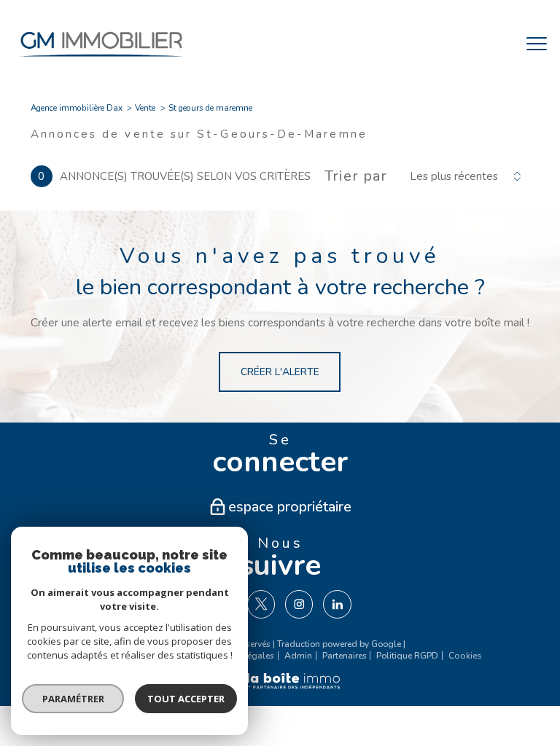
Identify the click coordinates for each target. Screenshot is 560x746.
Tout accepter (186, 698)
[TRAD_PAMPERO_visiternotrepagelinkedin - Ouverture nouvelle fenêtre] (337, 604)
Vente (145, 108)
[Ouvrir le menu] (536, 44)
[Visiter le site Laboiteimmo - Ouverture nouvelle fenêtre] (280, 687)
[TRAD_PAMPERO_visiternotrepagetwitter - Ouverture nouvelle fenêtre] (261, 604)
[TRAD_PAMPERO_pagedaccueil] (101, 60)
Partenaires (344, 655)
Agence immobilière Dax (76, 108)
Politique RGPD (407, 655)
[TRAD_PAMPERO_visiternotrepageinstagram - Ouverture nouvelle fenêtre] (299, 604)
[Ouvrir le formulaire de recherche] (492, 44)
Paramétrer (73, 698)
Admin (298, 655)
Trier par (355, 176)
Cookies (465, 656)
